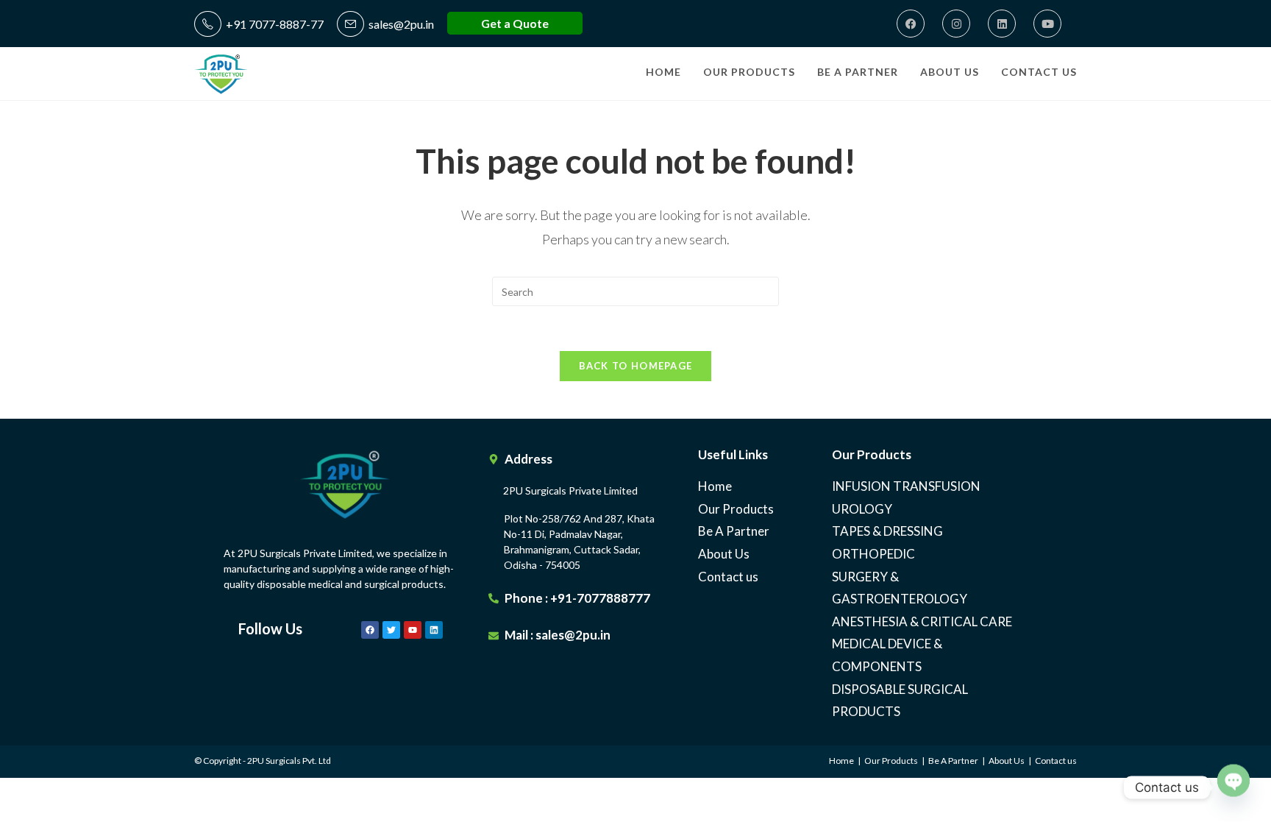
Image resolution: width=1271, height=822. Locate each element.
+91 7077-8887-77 (272, 24)
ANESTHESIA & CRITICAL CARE (922, 621)
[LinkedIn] (1002, 24)
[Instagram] (956, 24)
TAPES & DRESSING (887, 531)
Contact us (728, 576)
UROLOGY (862, 509)
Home (715, 486)
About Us (724, 553)
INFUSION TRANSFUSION (906, 486)
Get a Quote (515, 23)
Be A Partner (733, 531)
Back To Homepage (636, 366)
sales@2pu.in (399, 24)
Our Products (736, 509)
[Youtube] (1047, 24)
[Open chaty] (1233, 780)
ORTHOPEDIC (873, 553)
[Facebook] (911, 24)
